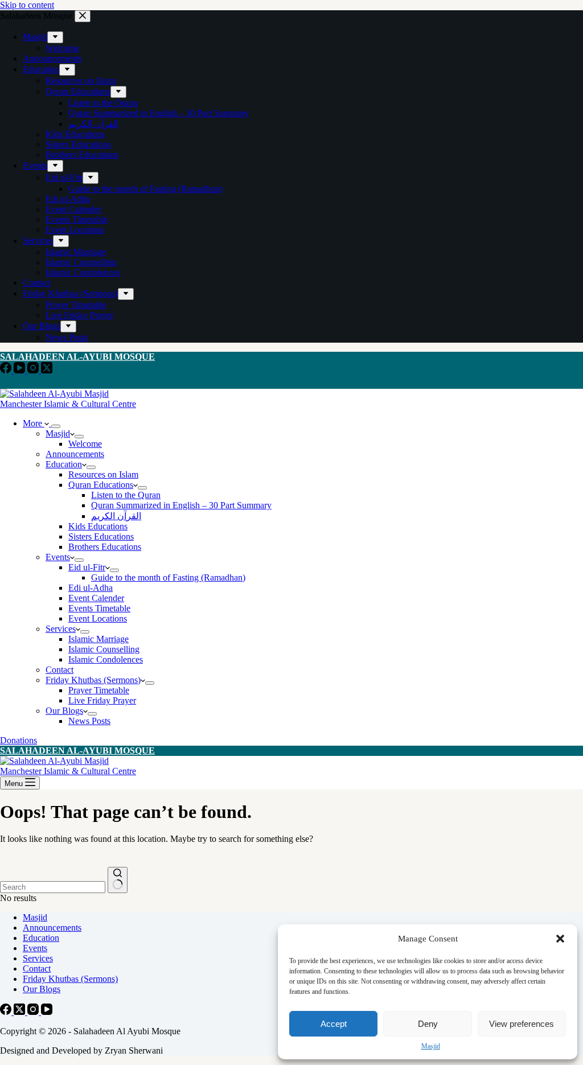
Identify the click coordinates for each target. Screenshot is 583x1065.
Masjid (430, 1046)
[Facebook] (7, 370)
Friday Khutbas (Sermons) (93, 680)
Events (58, 557)
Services (61, 629)
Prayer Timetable (98, 690)
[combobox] (52, 887)
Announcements (75, 454)
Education (64, 464)
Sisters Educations (101, 536)
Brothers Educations (104, 547)
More (33, 423)
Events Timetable (99, 608)
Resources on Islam (103, 474)
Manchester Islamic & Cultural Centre (68, 404)
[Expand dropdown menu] (55, 426)
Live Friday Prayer (102, 700)
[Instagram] (34, 370)
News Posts (89, 721)
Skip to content (27, 5)
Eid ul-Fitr (86, 567)
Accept (334, 1024)
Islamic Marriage (98, 639)
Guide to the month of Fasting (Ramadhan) (168, 577)
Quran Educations (100, 485)
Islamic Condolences (105, 659)
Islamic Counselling (103, 649)
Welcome (85, 444)
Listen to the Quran (126, 495)
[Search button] (118, 880)
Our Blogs (64, 711)
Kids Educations (98, 526)
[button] (560, 938)
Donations (18, 740)
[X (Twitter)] (46, 370)
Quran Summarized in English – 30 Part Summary (181, 505)
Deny (428, 1024)
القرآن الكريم (116, 516)
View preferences (521, 1024)
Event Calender (96, 598)
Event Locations (97, 618)
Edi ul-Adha (90, 588)
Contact (59, 670)
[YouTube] (20, 370)
